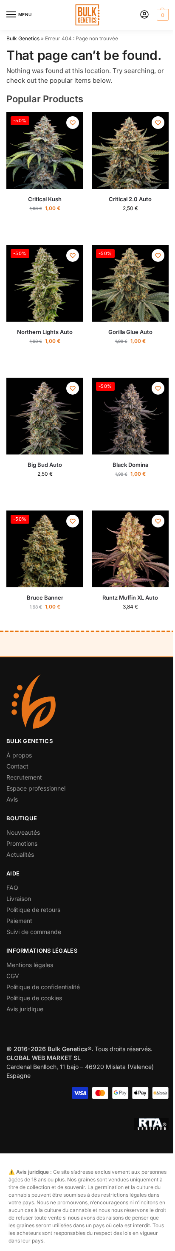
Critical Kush (45, 199)
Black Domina (130, 464)
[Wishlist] (72, 122)
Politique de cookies (34, 997)
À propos (19, 755)
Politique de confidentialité (43, 986)
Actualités (20, 854)
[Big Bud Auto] (44, 416)
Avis (12, 799)
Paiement (19, 920)
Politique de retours (33, 909)
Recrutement (24, 777)
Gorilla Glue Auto (130, 331)
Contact (17, 766)
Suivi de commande (33, 931)
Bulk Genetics (23, 38)
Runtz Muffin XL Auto (130, 597)
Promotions (21, 843)
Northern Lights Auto (45, 331)
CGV (12, 975)
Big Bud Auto (45, 464)
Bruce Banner (45, 597)
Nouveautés (23, 832)
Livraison (18, 898)
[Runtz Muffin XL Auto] (130, 548)
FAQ (12, 887)
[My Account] (144, 15)
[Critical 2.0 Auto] (130, 150)
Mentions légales (29, 964)
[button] (162, 15)
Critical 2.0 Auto (130, 199)
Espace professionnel (35, 788)
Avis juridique (24, 1009)
